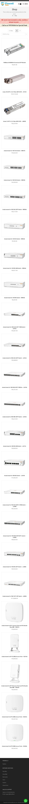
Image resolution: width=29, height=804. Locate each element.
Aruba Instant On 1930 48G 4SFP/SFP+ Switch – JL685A (14, 536)
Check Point (5, 785)
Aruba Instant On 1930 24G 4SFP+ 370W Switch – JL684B (14, 505)
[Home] (12, 15)
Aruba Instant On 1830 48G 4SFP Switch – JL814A (14, 416)
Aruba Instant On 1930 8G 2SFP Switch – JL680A (14, 566)
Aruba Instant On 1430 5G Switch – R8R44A (14, 239)
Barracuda (5, 777)
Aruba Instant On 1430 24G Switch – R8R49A (14, 180)
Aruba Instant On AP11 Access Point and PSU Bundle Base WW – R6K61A (14, 626)
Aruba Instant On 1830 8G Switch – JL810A (14, 475)
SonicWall (5, 774)
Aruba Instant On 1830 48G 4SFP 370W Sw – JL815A (14, 387)
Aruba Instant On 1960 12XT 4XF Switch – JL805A (14, 596)
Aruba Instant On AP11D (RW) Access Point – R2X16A (14, 656)
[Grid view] (17, 30)
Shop (16, 15)
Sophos (4, 764)
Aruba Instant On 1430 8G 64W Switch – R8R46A (14, 268)
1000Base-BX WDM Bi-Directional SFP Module (14, 62)
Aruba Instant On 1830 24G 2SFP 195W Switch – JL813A (14, 327)
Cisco (4, 779)
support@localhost (10, 794)
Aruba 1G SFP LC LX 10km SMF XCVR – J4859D (14, 121)
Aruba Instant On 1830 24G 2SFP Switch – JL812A (14, 358)
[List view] (20, 30)
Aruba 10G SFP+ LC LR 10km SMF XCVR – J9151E (14, 92)
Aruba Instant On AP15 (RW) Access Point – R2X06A (14, 746)
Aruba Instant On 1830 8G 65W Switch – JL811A (14, 446)
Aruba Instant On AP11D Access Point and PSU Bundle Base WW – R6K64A (14, 686)
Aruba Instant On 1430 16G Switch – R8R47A (14, 150)
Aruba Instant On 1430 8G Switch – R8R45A (14, 297)
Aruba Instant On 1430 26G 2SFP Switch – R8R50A (15, 209)
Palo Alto (5, 771)
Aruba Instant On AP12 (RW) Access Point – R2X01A (14, 716)
